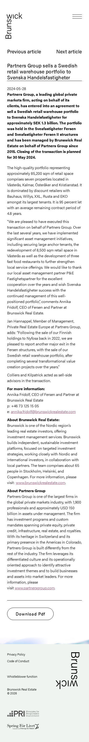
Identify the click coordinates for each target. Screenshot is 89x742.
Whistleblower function (22, 676)
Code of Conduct (18, 661)
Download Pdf (30, 614)
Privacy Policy (16, 654)
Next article (69, 51)
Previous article (24, 51)
